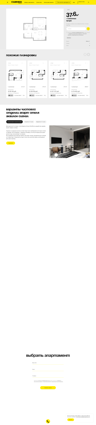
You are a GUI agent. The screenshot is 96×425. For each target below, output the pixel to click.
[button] (88, 54)
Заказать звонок (48, 387)
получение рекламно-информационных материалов (53, 381)
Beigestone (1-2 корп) (40, 121)
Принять (70, 419)
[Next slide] (56, 154)
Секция (67, 43)
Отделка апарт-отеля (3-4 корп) (14, 121)
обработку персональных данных (75, 33)
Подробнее (10, 143)
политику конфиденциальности (78, 32)
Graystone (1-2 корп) (29, 121)
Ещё (74, 2)
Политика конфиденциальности (83, 416)
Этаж (67, 45)
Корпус (67, 41)
